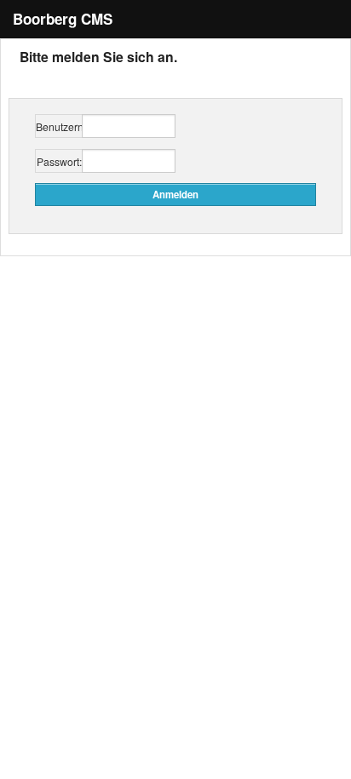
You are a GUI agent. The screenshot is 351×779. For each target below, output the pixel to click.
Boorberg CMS (62, 19)
